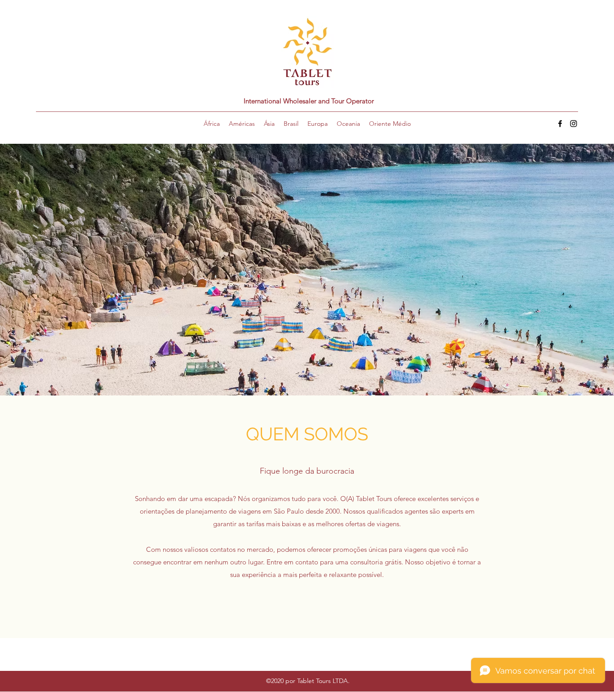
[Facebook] (560, 123)
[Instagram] (573, 123)
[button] (211, 123)
